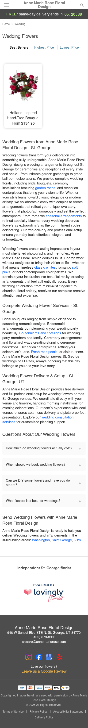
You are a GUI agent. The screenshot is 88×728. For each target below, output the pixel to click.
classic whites (45, 267)
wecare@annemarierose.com (44, 641)
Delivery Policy (44, 717)
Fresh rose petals (44, 351)
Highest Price (44, 47)
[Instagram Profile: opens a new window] (28, 657)
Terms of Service (13, 711)
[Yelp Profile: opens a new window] (59, 657)
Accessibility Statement (68, 711)
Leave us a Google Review (44, 671)
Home (6, 24)
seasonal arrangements (64, 215)
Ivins (77, 539)
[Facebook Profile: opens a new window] (39, 657)
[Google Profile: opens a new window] (49, 657)
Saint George (62, 539)
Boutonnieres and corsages (40, 332)
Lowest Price (69, 47)
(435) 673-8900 (44, 636)
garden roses (45, 187)
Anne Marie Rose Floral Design (44, 4)
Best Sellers (18, 47)
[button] (78, 717)
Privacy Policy (38, 711)
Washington (41, 539)
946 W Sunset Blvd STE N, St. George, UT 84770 (44, 632)
